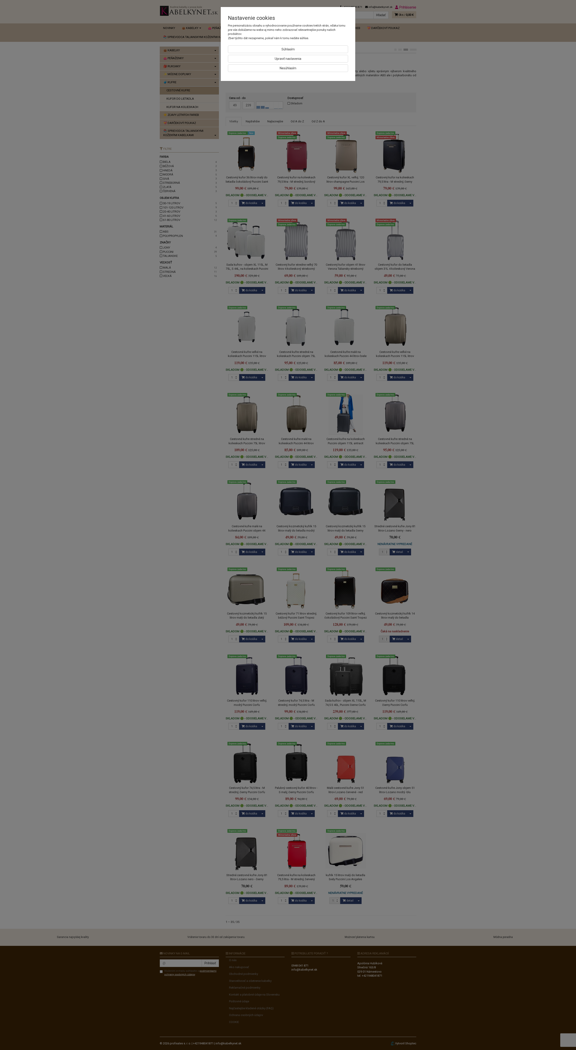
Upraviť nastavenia (288, 59)
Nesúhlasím (288, 68)
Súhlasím (288, 49)
